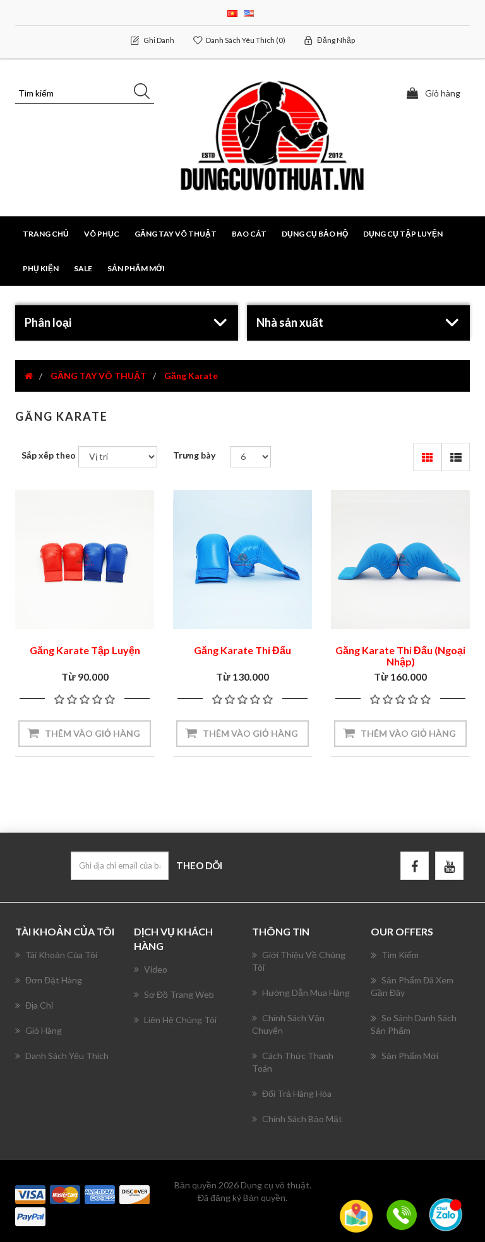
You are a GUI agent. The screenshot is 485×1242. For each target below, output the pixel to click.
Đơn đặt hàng (53, 980)
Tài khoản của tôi (61, 954)
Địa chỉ (39, 1005)
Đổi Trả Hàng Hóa (297, 1093)
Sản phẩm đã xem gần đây (412, 986)
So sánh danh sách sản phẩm (414, 1024)
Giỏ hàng (43, 1030)
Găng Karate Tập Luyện (85, 650)
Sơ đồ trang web (179, 994)
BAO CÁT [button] (249, 233)
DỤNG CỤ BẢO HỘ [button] (315, 233)
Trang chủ (46, 233)
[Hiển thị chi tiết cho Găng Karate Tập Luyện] (84, 559)
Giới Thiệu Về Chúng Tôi (298, 961)
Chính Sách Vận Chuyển (288, 1024)
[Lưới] (427, 457)
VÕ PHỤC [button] (101, 233)
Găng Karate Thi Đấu (242, 650)
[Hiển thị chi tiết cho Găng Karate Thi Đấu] (242, 559)
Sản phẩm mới (136, 268)
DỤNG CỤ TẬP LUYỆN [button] (403, 233)
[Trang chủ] (29, 375)
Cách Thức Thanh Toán (292, 1062)
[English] (249, 12)
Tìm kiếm (400, 954)
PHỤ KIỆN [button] (41, 268)
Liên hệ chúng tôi (180, 1019)
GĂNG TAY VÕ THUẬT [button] (176, 233)
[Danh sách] (455, 457)
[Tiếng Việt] (232, 12)
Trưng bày (194, 455)
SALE (83, 268)
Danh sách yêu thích (67, 1055)
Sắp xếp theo (48, 455)
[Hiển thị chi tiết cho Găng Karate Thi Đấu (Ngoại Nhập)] (400, 559)
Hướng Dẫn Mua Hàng (306, 992)
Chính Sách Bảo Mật (302, 1118)
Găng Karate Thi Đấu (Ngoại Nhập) (400, 655)
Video (155, 969)
